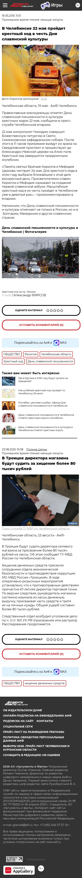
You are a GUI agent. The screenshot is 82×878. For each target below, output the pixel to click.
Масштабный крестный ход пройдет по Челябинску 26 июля (41, 392)
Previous (6, 259)
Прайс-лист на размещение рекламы (33, 732)
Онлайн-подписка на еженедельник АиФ (37, 715)
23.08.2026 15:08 (12, 449)
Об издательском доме (22, 710)
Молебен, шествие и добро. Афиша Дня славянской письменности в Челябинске (42, 404)
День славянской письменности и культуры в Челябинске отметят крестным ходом (45, 429)
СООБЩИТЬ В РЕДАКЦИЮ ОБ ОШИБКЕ (31, 755)
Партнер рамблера (36, 859)
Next (74, 259)
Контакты (45, 721)
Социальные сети (18, 726)
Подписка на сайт (18, 721)
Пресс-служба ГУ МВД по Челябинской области (36, 528)
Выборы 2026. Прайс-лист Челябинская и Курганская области (36, 747)
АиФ (44, 99)
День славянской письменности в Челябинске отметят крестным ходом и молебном (46, 416)
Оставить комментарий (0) (41, 325)
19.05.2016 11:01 (11, 15)
